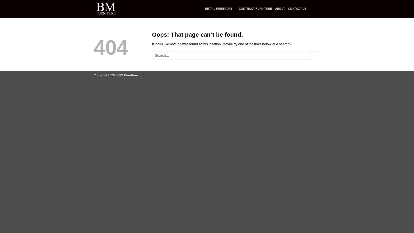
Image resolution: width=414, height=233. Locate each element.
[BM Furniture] (115, 9)
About (280, 8)
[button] (318, 9)
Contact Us (297, 8)
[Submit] (316, 55)
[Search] (311, 9)
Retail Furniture (219, 8)
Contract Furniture (255, 8)
